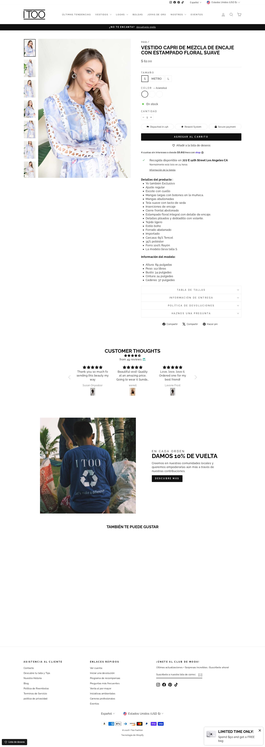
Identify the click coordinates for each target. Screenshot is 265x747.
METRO (157, 78)
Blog (26, 683)
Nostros (177, 14)
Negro (159, 94)
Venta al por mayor (100, 688)
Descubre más (167, 478)
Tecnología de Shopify (132, 735)
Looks (121, 14)
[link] (233, 736)
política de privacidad (35, 698)
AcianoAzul (145, 94)
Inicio (144, 42)
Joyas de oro (157, 14)
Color (154, 88)
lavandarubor (152, 94)
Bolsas (138, 14)
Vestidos (102, 14)
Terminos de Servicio (35, 693)
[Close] (259, 731)
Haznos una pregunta (191, 313)
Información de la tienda (163, 170)
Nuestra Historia (33, 678)
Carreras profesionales (102, 698)
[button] (70, 377)
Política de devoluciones (191, 305)
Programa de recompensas (105, 678)
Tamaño (147, 72)
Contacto (29, 668)
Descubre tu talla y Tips (37, 673)
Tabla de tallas (191, 290)
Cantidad (149, 111)
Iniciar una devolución (102, 673)
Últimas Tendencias (76, 14)
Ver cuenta (96, 668)
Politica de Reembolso (36, 688)
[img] (133, 355)
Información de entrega (191, 297)
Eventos (197, 14)
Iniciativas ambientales (102, 693)
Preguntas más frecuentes (105, 683)
